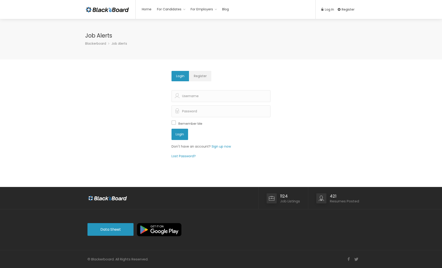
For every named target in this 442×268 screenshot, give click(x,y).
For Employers (202, 9)
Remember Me (190, 123)
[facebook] (349, 259)
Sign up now (221, 146)
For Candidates (169, 9)
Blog (225, 9)
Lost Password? (184, 156)
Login (180, 76)
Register (348, 9)
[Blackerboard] (107, 8)
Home (146, 9)
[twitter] (356, 259)
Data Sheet (110, 229)
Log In (329, 9)
